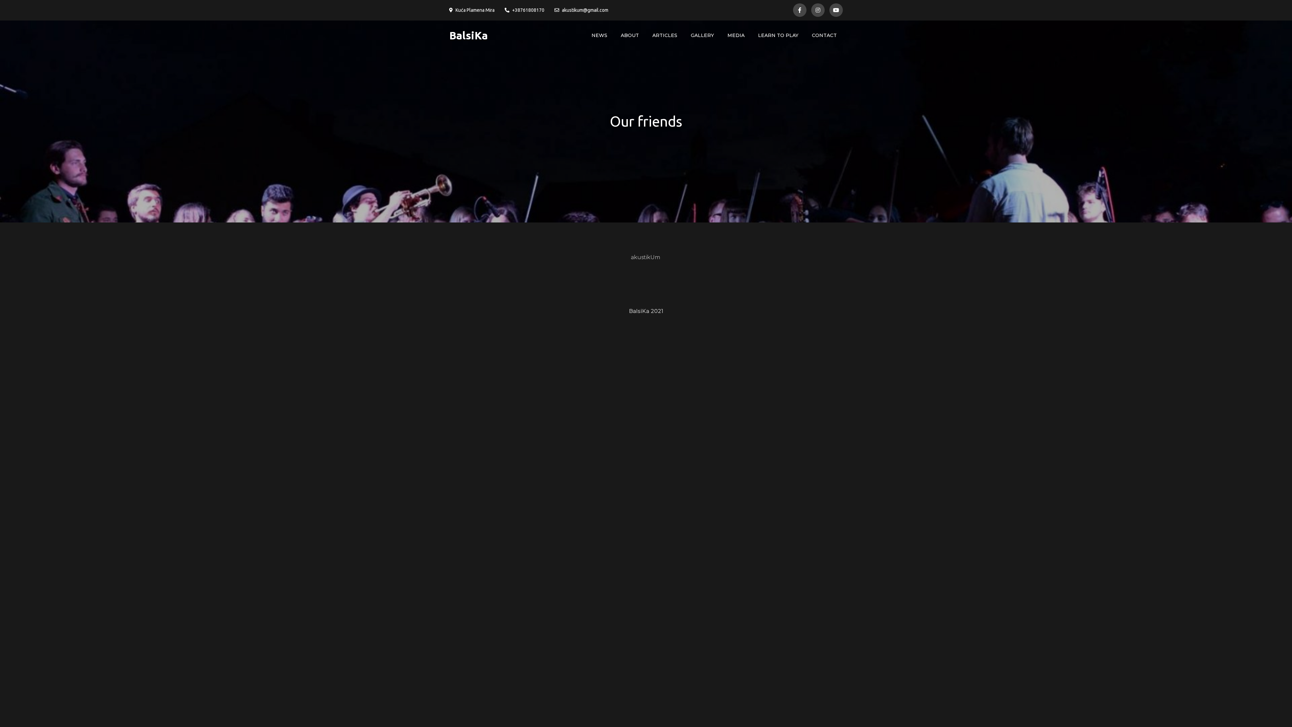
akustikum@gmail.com (585, 10)
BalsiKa (468, 35)
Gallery (702, 35)
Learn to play (778, 35)
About (630, 35)
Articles (664, 35)
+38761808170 (528, 10)
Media (736, 35)
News (599, 35)
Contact (824, 35)
